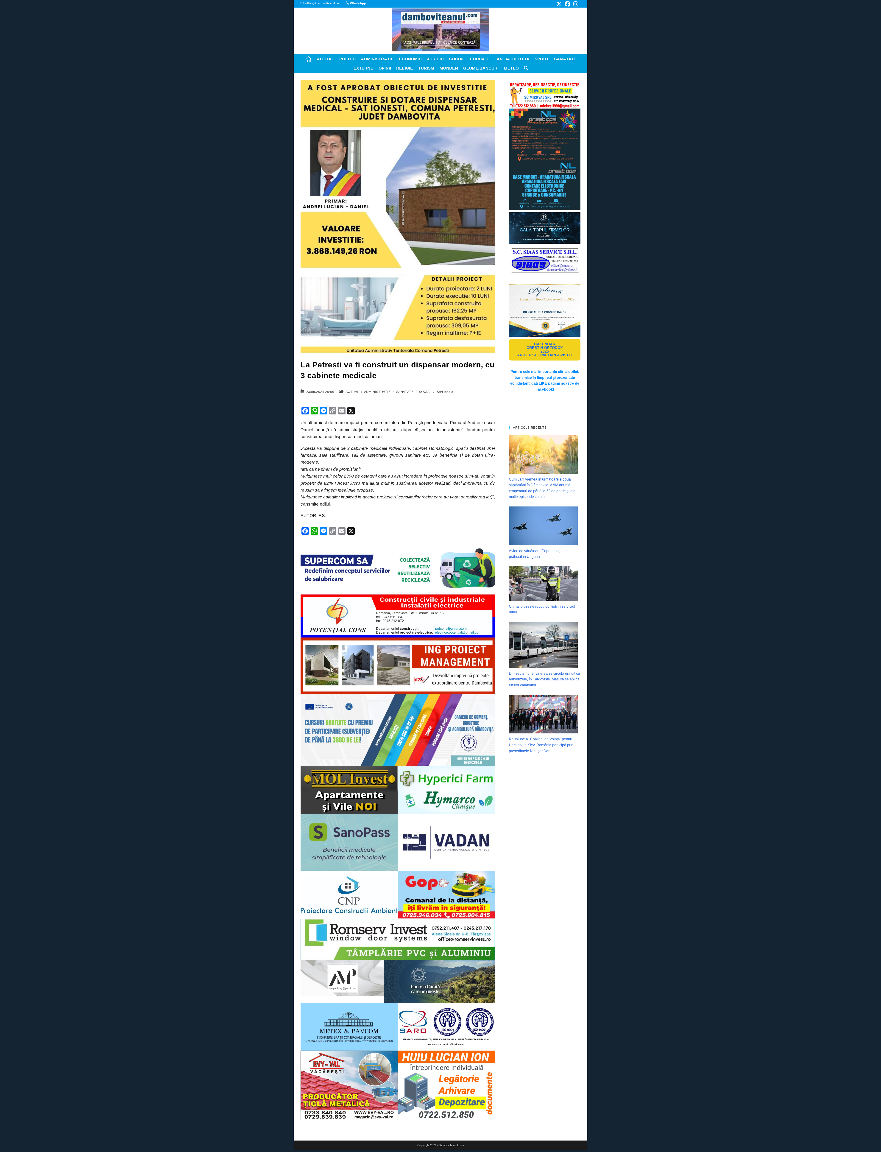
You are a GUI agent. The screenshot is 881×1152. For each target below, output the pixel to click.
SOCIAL (425, 392)
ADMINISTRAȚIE (377, 392)
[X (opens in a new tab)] (559, 4)
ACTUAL (352, 392)
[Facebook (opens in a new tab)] (567, 4)
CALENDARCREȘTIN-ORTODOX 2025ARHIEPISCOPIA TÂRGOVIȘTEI (544, 349)
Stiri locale (445, 392)
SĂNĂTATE (405, 392)
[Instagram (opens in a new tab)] (575, 4)
